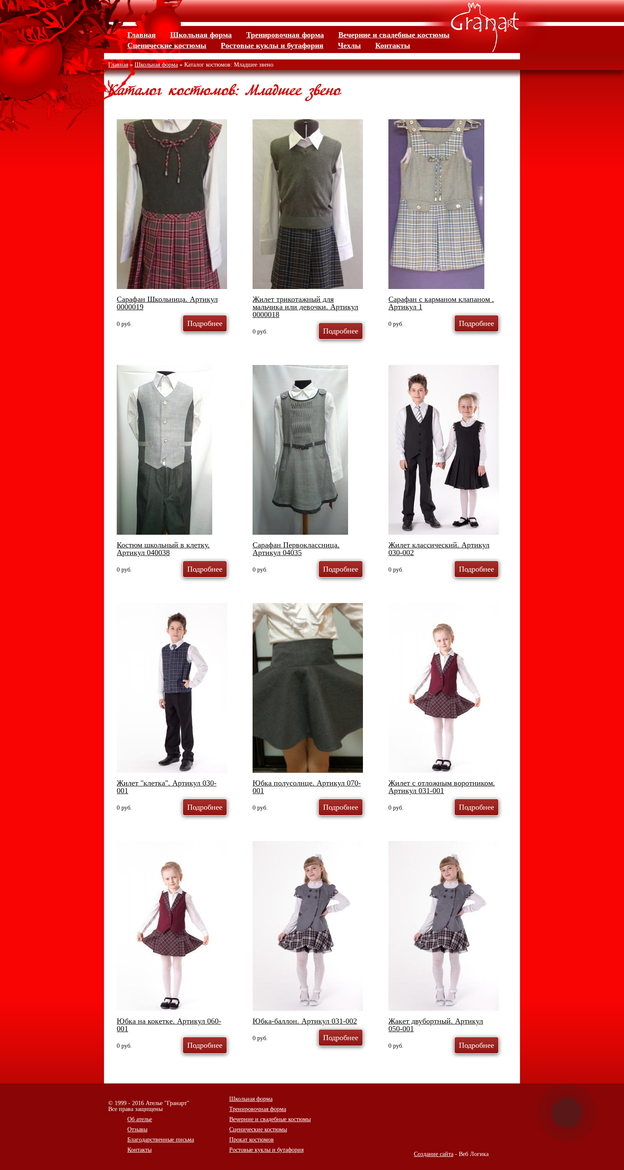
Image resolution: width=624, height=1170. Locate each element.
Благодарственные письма (160, 1139)
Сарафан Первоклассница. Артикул (296, 548)
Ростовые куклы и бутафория (272, 45)
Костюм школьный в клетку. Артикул (163, 548)
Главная (141, 35)
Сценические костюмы (166, 45)
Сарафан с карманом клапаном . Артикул (441, 303)
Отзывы (137, 1129)
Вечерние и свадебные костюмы (394, 35)
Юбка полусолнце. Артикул (307, 786)
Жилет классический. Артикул (438, 548)
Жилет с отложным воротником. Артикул (441, 786)
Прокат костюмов (251, 1139)
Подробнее (204, 323)
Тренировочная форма (285, 35)
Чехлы (349, 45)
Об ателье (139, 1119)
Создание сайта (433, 1154)
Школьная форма (201, 35)
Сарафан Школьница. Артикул (167, 303)
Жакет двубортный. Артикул (435, 1025)
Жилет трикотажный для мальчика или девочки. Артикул (305, 306)
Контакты (392, 45)
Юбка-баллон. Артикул (305, 1021)
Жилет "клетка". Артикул (166, 786)
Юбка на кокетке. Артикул (169, 1025)
